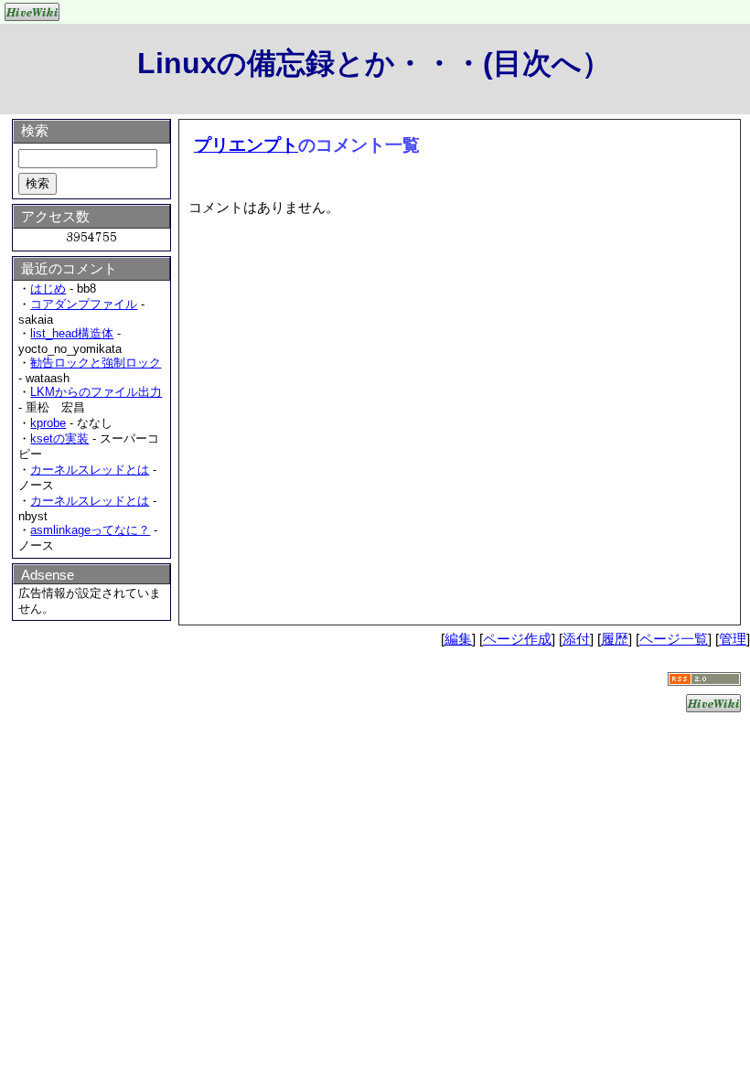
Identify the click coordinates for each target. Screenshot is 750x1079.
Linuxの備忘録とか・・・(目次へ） (374, 63)
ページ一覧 (673, 638)
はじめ (48, 288)
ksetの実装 (59, 438)
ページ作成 (517, 638)
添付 (576, 638)
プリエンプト (246, 145)
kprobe (48, 423)
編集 (458, 638)
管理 (732, 638)
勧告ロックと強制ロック (95, 362)
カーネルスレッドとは (89, 469)
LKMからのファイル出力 (96, 392)
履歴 (614, 638)
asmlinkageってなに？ (90, 530)
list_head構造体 (71, 333)
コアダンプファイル (83, 304)
